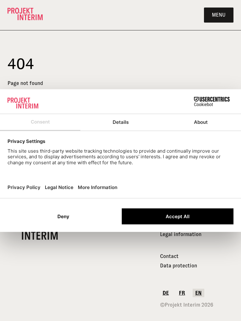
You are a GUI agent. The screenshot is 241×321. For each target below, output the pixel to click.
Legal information (180, 234)
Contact (169, 256)
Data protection (178, 266)
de (166, 293)
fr (182, 293)
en (198, 293)
